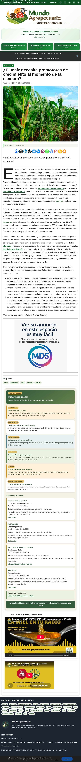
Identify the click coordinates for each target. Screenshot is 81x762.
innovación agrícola (16, 707)
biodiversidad (57, 707)
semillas (59, 201)
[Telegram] (34, 151)
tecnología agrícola (7, 713)
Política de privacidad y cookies (35, 2)
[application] (40, 637)
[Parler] (43, 151)
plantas (35, 704)
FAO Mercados (22, 596)
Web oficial (12, 518)
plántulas (7, 246)
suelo (75, 707)
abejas (47, 710)
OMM (31, 596)
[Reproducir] (7, 655)
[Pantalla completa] (74, 655)
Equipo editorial (20, 1)
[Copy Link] (60, 151)
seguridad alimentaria (69, 704)
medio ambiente (29, 707)
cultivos (4, 704)
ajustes (56, 760)
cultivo (21, 710)
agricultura (13, 704)
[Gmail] (56, 151)
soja (25, 713)
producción (5, 707)
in (74, 2)
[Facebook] (17, 151)
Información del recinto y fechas (20, 564)
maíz (22, 382)
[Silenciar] (71, 655)
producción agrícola (36, 710)
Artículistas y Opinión (51, 58)
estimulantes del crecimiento (51, 188)
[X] (21, 151)
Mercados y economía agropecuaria (29, 58)
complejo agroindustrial (14, 191)
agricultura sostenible (24, 704)
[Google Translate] (51, 151)
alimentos (18, 713)
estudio (49, 707)
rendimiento (71, 710)
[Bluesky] (38, 151)
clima (6, 382)
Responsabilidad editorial (13, 2)
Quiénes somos (6, 1)
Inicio (16, 53)
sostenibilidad (44, 704)
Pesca (43, 53)
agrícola (4, 710)
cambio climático (56, 704)
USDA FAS (12, 596)
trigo (64, 710)
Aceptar (67, 759)
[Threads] (30, 151)
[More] (64, 151)
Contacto (32, 1)
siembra (38, 382)
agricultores (40, 707)
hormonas (7, 222)
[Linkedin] (25, 151)
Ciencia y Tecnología (54, 53)
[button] (14, 46)
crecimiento (14, 382)
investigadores (55, 710)
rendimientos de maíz (13, 249)
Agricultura (24, 53)
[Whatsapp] (47, 151)
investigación (67, 707)
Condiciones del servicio (12, 4)
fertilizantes (13, 710)
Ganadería (35, 53)
